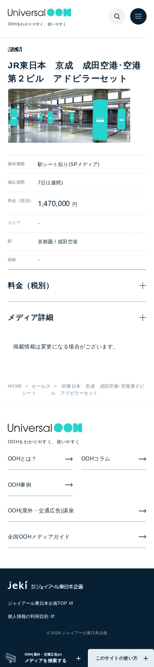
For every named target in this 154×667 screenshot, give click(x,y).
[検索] (117, 16)
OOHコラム (95, 459)
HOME (15, 386)
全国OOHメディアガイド (39, 537)
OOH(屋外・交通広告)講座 (41, 511)
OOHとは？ (22, 459)
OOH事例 (20, 485)
